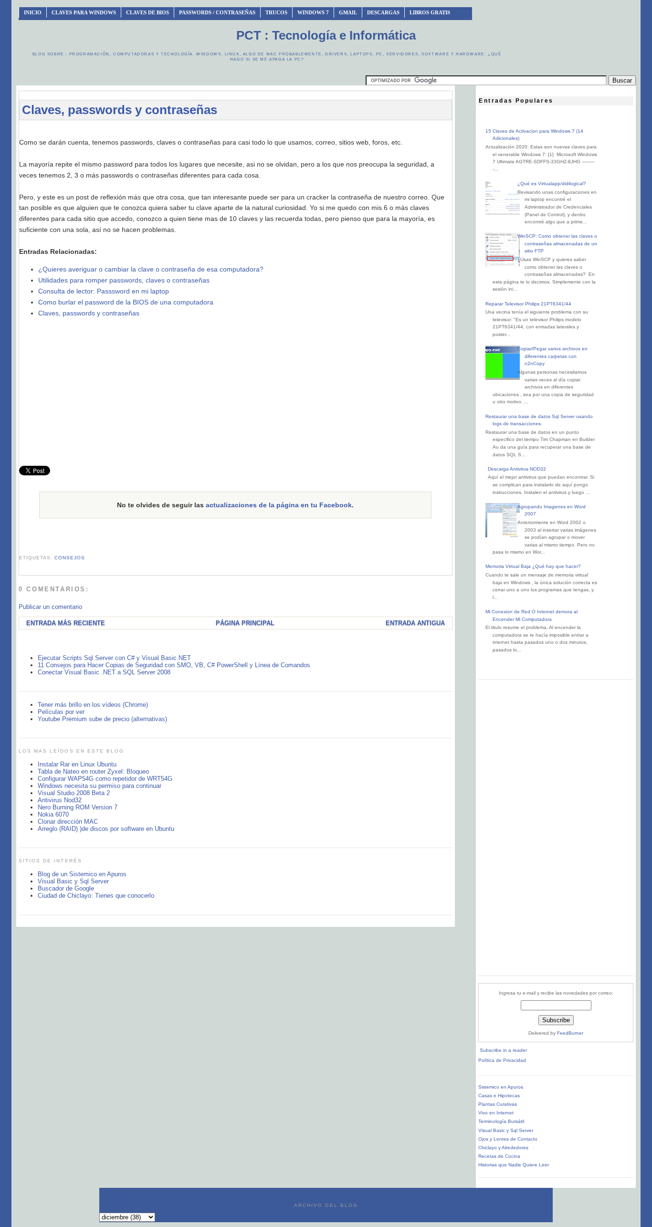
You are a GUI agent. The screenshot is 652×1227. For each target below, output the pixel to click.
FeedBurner (570, 1033)
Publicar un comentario (50, 606)
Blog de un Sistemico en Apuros (82, 874)
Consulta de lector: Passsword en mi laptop (103, 291)
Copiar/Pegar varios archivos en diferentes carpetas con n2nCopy (552, 356)
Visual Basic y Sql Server (73, 881)
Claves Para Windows (84, 12)
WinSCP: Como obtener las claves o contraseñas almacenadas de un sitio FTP (557, 243)
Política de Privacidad (502, 1060)
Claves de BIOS (147, 12)
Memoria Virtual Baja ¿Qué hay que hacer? (533, 566)
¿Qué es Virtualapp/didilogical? (551, 183)
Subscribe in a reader (503, 1050)
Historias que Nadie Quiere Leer (513, 1164)
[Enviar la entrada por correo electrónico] (20, 545)
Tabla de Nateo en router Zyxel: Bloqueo (93, 771)
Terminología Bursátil (501, 1121)
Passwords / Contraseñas (217, 12)
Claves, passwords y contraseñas (119, 110)
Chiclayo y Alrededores (503, 1147)
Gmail (348, 12)
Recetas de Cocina (499, 1156)
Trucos (276, 12)
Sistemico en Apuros (500, 1087)
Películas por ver (61, 711)
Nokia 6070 (53, 814)
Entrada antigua (415, 623)
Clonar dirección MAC (68, 821)
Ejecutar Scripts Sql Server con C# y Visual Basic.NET (114, 657)
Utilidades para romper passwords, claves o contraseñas (124, 280)
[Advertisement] (235, 132)
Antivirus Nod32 (60, 800)
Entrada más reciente (65, 623)
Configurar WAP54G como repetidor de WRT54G (105, 778)
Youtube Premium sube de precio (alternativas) (102, 719)
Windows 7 (313, 12)
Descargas (383, 12)
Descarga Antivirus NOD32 (517, 469)
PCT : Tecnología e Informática (326, 35)
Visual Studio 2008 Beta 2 (74, 793)
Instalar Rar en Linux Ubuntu (77, 764)
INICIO (33, 12)
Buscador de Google (66, 888)
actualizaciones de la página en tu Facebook (279, 505)
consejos (69, 557)
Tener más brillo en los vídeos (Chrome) (93, 704)
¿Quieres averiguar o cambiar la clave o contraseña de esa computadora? (150, 269)
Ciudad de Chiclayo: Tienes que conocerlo (96, 895)
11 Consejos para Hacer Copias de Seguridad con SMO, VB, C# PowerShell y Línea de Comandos (174, 665)
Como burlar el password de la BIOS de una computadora (125, 302)
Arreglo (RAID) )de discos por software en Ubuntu (106, 828)
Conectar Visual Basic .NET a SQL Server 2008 (104, 672)
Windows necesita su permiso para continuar (99, 785)
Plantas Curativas (497, 1104)
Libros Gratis (430, 12)
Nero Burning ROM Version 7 (77, 807)
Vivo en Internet (496, 1112)
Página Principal (245, 623)
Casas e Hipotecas (499, 1095)
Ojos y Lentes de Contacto (507, 1139)
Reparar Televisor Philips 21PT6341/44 (528, 303)
